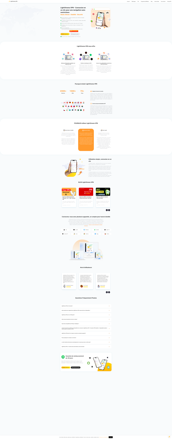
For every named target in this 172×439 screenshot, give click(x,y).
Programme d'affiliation (145, 1)
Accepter (111, 437)
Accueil (128, 1)
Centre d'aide (156, 1)
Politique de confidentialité (103, 437)
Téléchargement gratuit (75, 34)
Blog (151, 1)
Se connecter (163, 1)
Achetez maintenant (65, 367)
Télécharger (134, 1)
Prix (138, 1)
